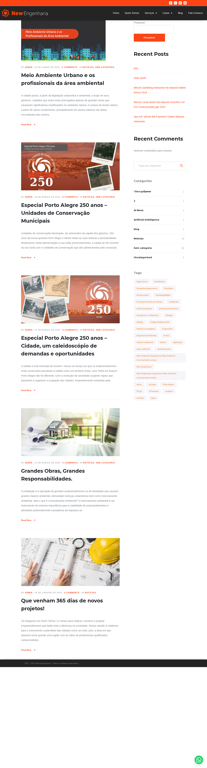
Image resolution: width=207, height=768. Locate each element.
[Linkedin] (180, 2)
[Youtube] (185, 2)
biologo (140, 322)
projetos (169, 391)
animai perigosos (144, 308)
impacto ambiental (145, 342)
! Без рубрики (142, 191)
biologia (169, 315)
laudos (163, 342)
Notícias (88, 67)
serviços (140, 398)
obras (139, 384)
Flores (166, 335)
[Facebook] (170, 2)
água (153, 398)
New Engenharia (144, 367)
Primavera (153, 391)
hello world (140, 78)
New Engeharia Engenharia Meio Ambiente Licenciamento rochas (156, 358)
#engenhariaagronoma (147, 288)
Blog (180, 13)
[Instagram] (175, 2)
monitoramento (164, 349)
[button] (199, 760)
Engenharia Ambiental (146, 335)
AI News (138, 210)
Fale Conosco (195, 13)
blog (136, 229)
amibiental (173, 302)
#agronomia (142, 281)
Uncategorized (143, 257)
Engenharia (167, 329)
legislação (177, 342)
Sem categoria (104, 67)
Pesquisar (139, 22)
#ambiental (159, 281)
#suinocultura (143, 295)
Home (116, 13)
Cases (166, 13)
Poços (139, 391)
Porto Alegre (168, 384)
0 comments (69, 67)
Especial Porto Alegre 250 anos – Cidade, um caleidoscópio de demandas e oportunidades (64, 346)
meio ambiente (143, 349)
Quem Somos (132, 13)
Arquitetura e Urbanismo (148, 315)
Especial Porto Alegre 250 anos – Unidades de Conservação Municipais (64, 213)
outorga (152, 384)
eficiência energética (146, 329)
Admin (29, 67)
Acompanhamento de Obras (149, 302)
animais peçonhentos (168, 308)
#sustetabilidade (163, 295)
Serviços (149, 13)
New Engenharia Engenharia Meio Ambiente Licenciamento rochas (156, 375)
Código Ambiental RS (159, 322)
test (136, 68)
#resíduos (168, 288)
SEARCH (181, 165)
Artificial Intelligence (146, 219)
